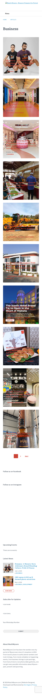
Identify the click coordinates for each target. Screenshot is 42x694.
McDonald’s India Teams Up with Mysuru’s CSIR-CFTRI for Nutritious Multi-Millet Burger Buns (20, 351)
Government (29, 237)
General (9, 278)
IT (13, 278)
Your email (7, 613)
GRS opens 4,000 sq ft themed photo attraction (19, 105)
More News (8, 591)
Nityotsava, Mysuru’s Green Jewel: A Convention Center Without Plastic (20, 185)
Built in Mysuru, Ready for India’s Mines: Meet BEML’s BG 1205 (20, 228)
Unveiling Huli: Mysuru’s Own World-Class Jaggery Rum (19, 435)
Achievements (12, 237)
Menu (7, 13)
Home (5, 19)
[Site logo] (21, 3)
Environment (19, 193)
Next (26, 456)
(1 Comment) (10, 195)
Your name (7, 604)
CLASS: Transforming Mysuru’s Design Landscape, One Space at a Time (20, 394)
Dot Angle (27, 685)
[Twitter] (17, 674)
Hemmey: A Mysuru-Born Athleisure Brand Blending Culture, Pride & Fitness (20, 63)
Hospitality (10, 320)
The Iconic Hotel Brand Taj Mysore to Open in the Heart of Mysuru (21, 309)
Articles (13, 19)
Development (19, 113)
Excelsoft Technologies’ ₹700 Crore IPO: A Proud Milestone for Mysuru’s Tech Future (21, 266)
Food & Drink (19, 361)
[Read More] (21, 56)
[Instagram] (11, 674)
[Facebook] (5, 674)
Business (10, 71)
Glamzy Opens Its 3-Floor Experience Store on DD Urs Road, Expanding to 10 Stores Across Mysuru (21, 144)
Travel (24, 320)
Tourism (18, 320)
